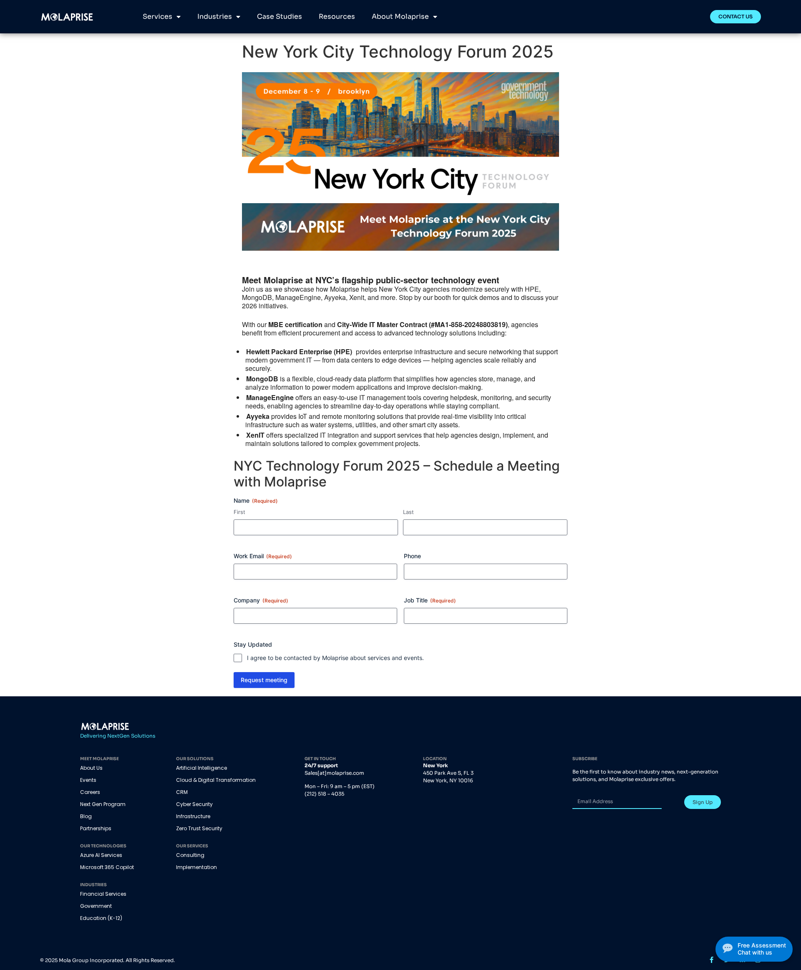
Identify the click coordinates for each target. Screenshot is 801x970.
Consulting (190, 855)
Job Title (430, 600)
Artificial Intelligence (201, 767)
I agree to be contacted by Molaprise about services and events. (335, 657)
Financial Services (103, 893)
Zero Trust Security (199, 828)
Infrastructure (193, 816)
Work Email (263, 555)
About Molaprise (400, 16)
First (239, 512)
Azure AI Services (101, 855)
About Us (91, 767)
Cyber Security (194, 804)
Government (96, 906)
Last (408, 512)
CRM (182, 792)
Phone (412, 555)
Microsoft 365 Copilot (107, 867)
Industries (214, 16)
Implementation (196, 867)
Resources (337, 16)
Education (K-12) (101, 918)
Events (88, 780)
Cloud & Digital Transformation (216, 780)
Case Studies (279, 16)
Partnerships (95, 828)
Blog (86, 816)
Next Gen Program (103, 804)
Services (157, 16)
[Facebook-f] (711, 960)
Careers (90, 792)
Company (261, 600)
